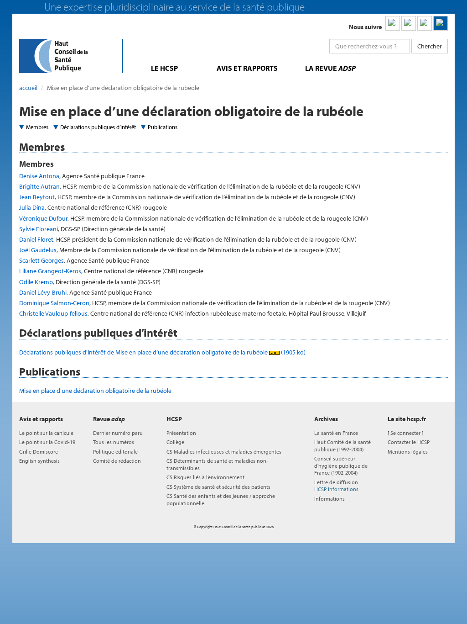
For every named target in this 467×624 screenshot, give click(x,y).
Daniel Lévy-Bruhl (43, 292)
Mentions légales (408, 451)
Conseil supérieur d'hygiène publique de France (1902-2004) (341, 465)
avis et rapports (247, 68)
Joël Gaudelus (38, 250)
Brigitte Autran (39, 186)
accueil (28, 88)
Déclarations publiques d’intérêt (98, 127)
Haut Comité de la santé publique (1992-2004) (342, 445)
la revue (330, 68)
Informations (329, 498)
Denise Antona (39, 176)
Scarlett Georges (41, 260)
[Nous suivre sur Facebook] (424, 23)
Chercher (429, 46)
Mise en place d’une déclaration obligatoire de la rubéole (95, 390)
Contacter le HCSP (409, 442)
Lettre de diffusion (336, 485)
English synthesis (39, 460)
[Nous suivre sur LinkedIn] (392, 23)
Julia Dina (32, 207)
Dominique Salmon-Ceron (54, 303)
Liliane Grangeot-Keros (50, 271)
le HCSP (164, 68)
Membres (37, 127)
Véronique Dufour (43, 218)
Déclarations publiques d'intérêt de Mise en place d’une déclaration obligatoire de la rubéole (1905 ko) (162, 352)
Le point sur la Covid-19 (47, 442)
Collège (175, 442)
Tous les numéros (113, 442)
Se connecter (405, 432)
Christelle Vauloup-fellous (53, 313)
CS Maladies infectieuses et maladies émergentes (223, 451)
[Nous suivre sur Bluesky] (408, 23)
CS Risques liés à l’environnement (205, 477)
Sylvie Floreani (38, 229)
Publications (162, 127)
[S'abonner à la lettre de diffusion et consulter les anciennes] (440, 23)
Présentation (181, 432)
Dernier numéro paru (118, 432)
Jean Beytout (37, 197)
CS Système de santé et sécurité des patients (218, 486)
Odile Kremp (36, 282)
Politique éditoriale (115, 451)
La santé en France (336, 432)
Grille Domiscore (38, 451)
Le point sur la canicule (46, 432)
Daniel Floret (36, 239)
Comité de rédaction (117, 460)
